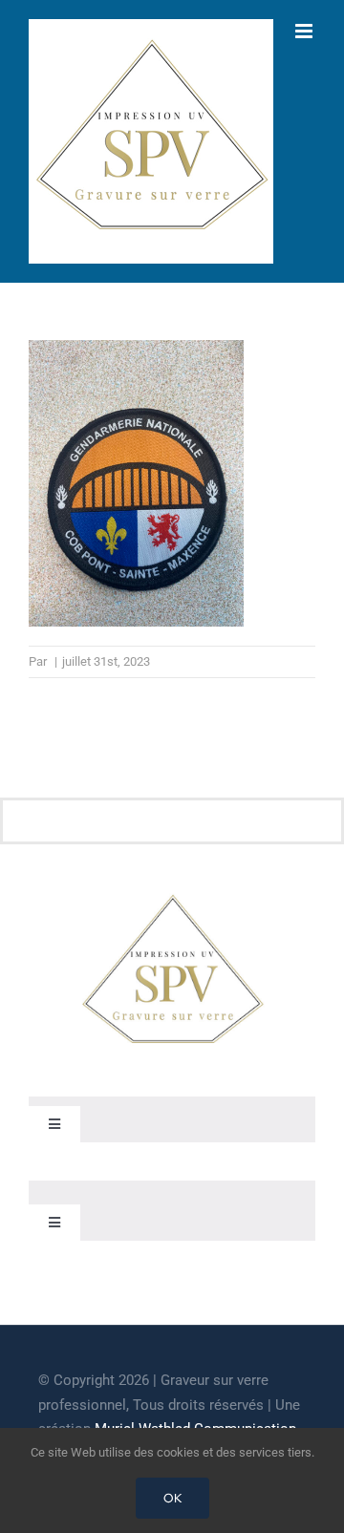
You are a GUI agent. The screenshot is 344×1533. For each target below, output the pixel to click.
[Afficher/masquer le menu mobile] (305, 31)
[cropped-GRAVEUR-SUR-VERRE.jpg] (172, 897)
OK (172, 1498)
